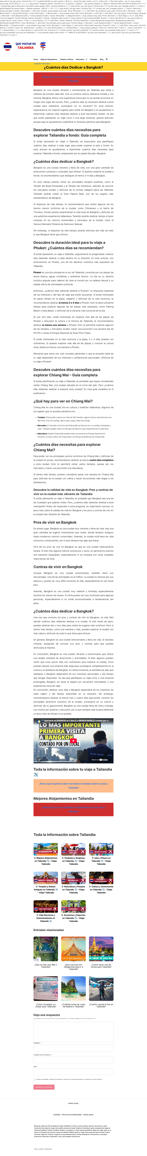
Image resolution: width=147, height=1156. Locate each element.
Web (35, 1066)
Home (36, 59)
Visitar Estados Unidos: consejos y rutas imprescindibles (69, 1130)
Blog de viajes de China (43, 1126)
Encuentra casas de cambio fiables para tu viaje (66, 1132)
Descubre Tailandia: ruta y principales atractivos (61, 1136)
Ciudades (93, 59)
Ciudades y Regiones (42, 64)
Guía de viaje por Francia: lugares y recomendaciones (55, 1134)
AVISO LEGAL (73, 1103)
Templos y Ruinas (66, 59)
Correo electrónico (43, 1055)
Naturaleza (80, 59)
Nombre (37, 1043)
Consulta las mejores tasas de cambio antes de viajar (55, 1128)
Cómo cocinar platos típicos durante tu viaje (89, 1126)
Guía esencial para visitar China (97, 1132)
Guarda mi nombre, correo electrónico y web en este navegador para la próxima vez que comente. (69, 1079)
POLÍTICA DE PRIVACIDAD (72, 1115)
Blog (101, 59)
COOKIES (57, 1115)
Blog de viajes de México (62, 1126)
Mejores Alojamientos (49, 59)
